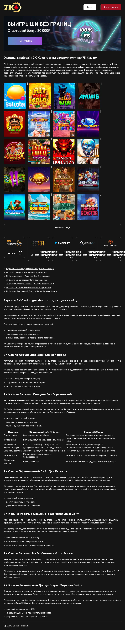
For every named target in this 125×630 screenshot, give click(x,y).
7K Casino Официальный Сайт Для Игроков (26, 280)
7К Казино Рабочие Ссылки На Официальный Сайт (30, 283)
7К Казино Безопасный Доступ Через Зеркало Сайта (31, 291)
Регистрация (111, 7)
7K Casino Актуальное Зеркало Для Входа (26, 272)
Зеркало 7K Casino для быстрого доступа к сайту (30, 268)
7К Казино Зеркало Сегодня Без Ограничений (28, 276)
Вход (90, 7)
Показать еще (62, 227)
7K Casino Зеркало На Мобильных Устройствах (28, 287)
